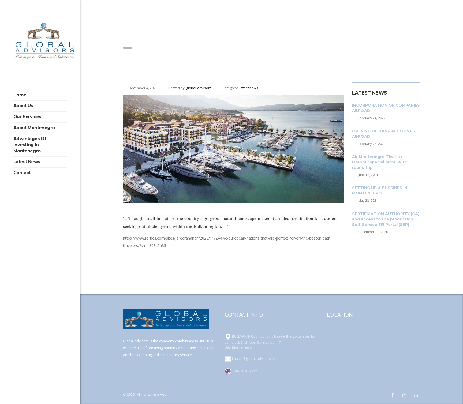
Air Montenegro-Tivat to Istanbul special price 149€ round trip (379, 162)
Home (20, 95)
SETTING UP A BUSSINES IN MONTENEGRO (379, 190)
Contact (22, 172)
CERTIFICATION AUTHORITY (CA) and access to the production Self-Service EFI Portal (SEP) (385, 219)
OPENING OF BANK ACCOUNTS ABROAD (383, 134)
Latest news (26, 161)
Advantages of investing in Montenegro (29, 145)
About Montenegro (34, 127)
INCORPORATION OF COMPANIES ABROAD (386, 108)
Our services (27, 116)
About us (23, 105)
